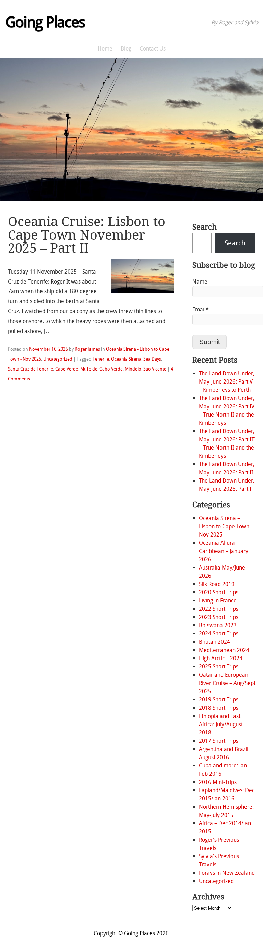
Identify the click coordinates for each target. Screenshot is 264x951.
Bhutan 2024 (214, 642)
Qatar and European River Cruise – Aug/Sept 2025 (227, 683)
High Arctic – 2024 (220, 658)
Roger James (87, 349)
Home (105, 48)
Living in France (218, 600)
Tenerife (101, 359)
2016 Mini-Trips (218, 782)
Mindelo (133, 369)
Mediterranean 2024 (224, 650)
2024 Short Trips (218, 633)
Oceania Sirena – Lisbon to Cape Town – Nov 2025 (226, 526)
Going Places (44, 22)
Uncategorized (57, 359)
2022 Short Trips (218, 609)
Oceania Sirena (126, 359)
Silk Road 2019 (217, 584)
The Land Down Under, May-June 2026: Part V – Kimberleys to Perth (226, 381)
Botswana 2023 (218, 625)
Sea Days (152, 359)
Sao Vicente (154, 369)
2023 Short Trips (218, 617)
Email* (200, 309)
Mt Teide (88, 369)
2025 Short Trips (218, 666)
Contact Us (153, 48)
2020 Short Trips (218, 592)
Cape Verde (66, 369)
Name (199, 281)
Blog (126, 48)
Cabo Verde (111, 369)
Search (204, 227)
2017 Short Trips (218, 741)
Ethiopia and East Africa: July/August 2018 (221, 724)
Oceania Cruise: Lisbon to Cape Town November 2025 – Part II (86, 235)
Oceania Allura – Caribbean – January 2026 (223, 551)
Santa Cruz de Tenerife (30, 369)
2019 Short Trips (218, 699)
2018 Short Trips (218, 708)
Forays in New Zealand (227, 873)
